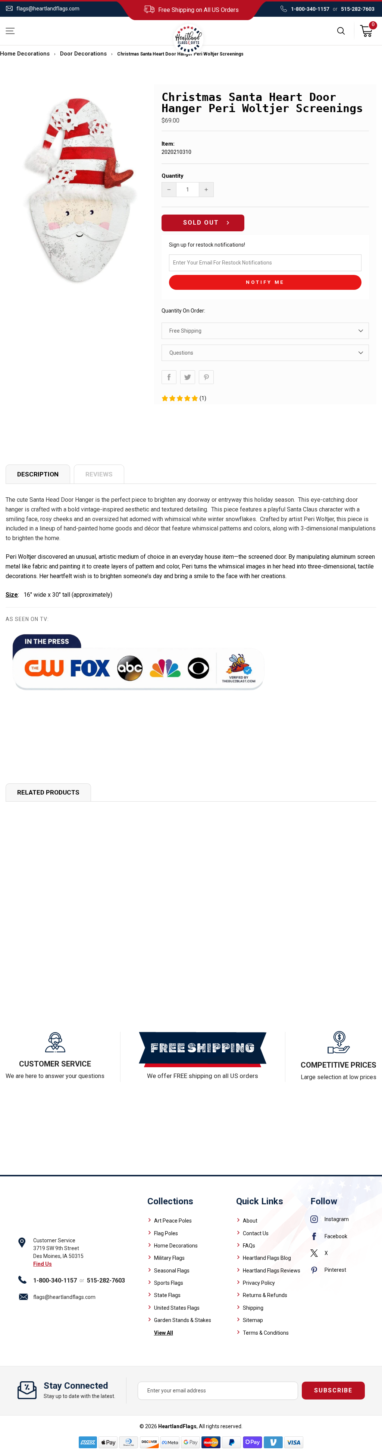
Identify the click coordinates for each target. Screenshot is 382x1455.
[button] (183, 398)
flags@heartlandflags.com (47, 9)
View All (163, 1333)
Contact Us (256, 1233)
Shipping (253, 1308)
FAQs (249, 1246)
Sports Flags (168, 1283)
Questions (181, 353)
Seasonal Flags (172, 1271)
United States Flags (177, 1308)
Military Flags (169, 1258)
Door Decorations (83, 53)
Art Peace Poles (173, 1221)
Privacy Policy (259, 1283)
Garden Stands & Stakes (182, 1320)
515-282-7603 (358, 9)
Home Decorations (25, 53)
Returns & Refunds (265, 1295)
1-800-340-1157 (310, 9)
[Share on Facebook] (169, 377)
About (250, 1221)
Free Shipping (185, 331)
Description (38, 474)
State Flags (167, 1295)
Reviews (99, 474)
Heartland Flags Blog (267, 1258)
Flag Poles (166, 1233)
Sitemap (253, 1320)
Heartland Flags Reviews (271, 1271)
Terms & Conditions (266, 1333)
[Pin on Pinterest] (206, 377)
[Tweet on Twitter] (187, 377)
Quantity (173, 175)
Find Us (42, 1264)
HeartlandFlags (177, 1426)
